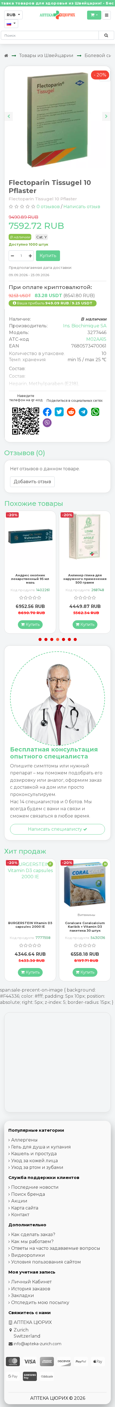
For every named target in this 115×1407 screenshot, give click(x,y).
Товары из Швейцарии (46, 55)
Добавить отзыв (32, 481)
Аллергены (24, 1140)
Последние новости (35, 1187)
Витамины (31, 915)
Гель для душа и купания (41, 1147)
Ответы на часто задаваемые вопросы (55, 1248)
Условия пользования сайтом (46, 1262)
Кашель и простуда (34, 1153)
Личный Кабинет (31, 1281)
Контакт (20, 1214)
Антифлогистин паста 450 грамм (84, 577)
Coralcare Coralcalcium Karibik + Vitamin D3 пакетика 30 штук (30, 926)
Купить (48, 255)
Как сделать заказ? (33, 1234)
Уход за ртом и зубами (37, 1167)
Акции (19, 1201)
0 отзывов (48, 206)
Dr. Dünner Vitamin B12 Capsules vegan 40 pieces (85, 925)
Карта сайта (24, 1208)
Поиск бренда (28, 1194)
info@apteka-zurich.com (37, 1343)
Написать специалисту (55, 829)
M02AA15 (96, 339)
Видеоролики (28, 1255)
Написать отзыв (81, 206)
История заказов (30, 1288)
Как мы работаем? (32, 1241)
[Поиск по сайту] (106, 35)
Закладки (22, 1295)
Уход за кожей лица (34, 1160)
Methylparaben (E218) (53, 383)
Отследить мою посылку (40, 1302)
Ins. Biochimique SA (84, 325)
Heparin (18, 383)
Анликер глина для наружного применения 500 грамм (30, 578)
